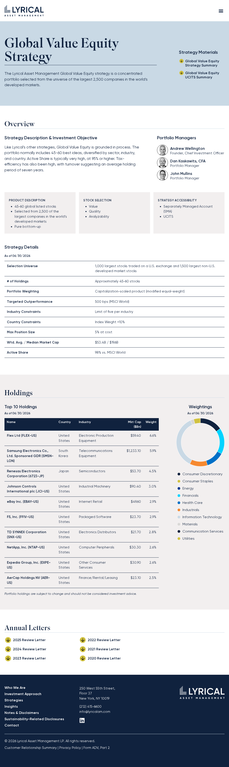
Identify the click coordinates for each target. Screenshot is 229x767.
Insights (11, 706)
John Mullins (181, 173)
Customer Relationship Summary (30, 748)
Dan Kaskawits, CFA (188, 161)
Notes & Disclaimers (21, 713)
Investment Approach (22, 694)
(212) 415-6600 (90, 707)
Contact (11, 725)
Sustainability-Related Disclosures (34, 719)
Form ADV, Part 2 (96, 748)
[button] (221, 10)
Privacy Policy (70, 748)
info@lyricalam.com (94, 712)
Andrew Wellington (187, 148)
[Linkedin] (82, 720)
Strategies (13, 700)
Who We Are (14, 687)
